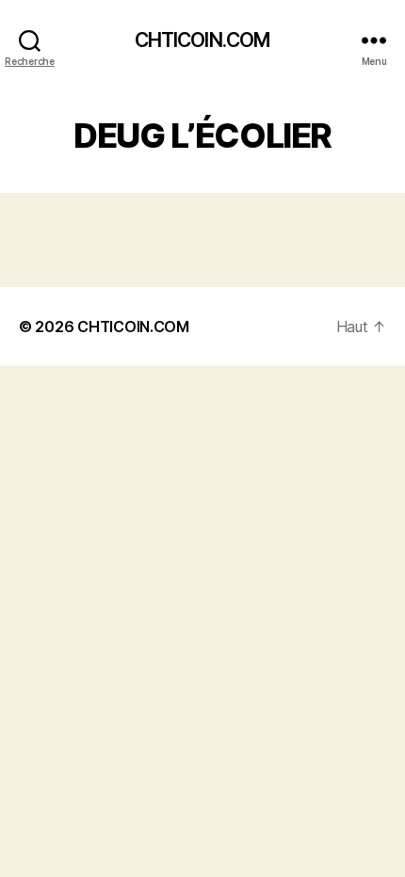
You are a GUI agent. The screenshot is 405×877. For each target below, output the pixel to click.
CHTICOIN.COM (203, 40)
